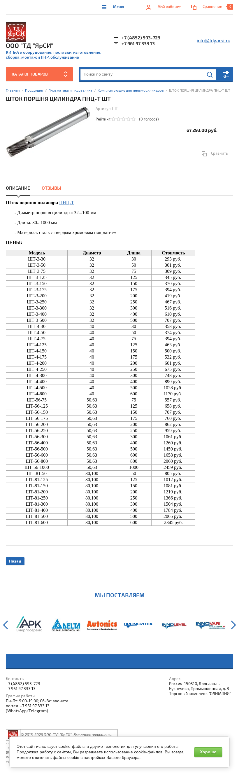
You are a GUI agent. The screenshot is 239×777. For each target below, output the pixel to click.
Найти (210, 75)
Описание (18, 188)
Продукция (34, 90)
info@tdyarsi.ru (213, 40)
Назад (15, 561)
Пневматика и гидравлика (70, 90)
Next (233, 625)
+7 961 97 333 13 (138, 44)
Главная (13, 90)
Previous (5, 625)
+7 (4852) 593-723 (141, 38)
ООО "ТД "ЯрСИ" (29, 46)
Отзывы (51, 188)
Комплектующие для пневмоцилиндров (131, 90)
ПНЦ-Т (66, 202)
